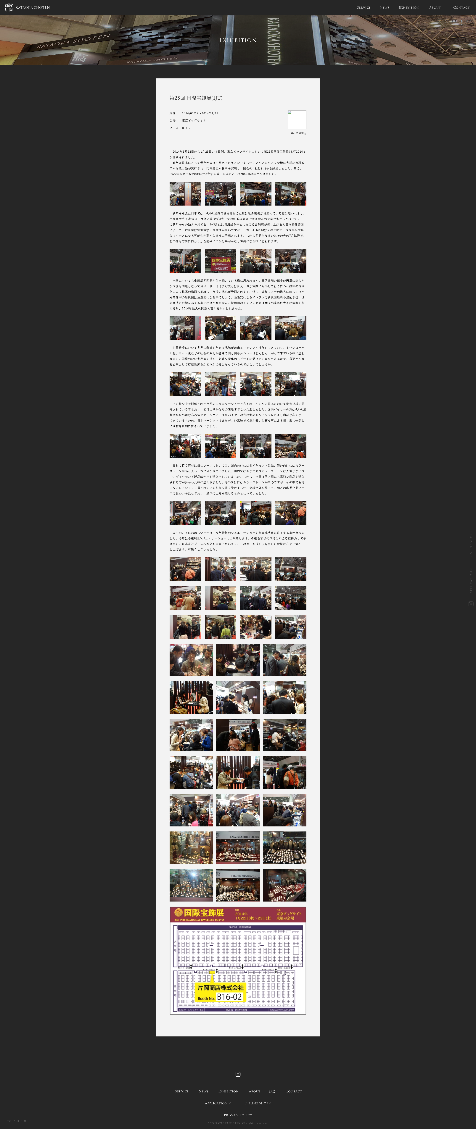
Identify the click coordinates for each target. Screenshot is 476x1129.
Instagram (238, 1074)
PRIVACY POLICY (238, 1115)
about (254, 1091)
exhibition (228, 1091)
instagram (471, 604)
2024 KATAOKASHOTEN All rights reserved (238, 1123)
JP (461, 21)
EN (453, 21)
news (203, 1091)
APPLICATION (471, 582)
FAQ (273, 1091)
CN (468, 21)
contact (293, 1091)
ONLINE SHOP (471, 545)
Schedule (22, 1121)
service (182, 1091)
